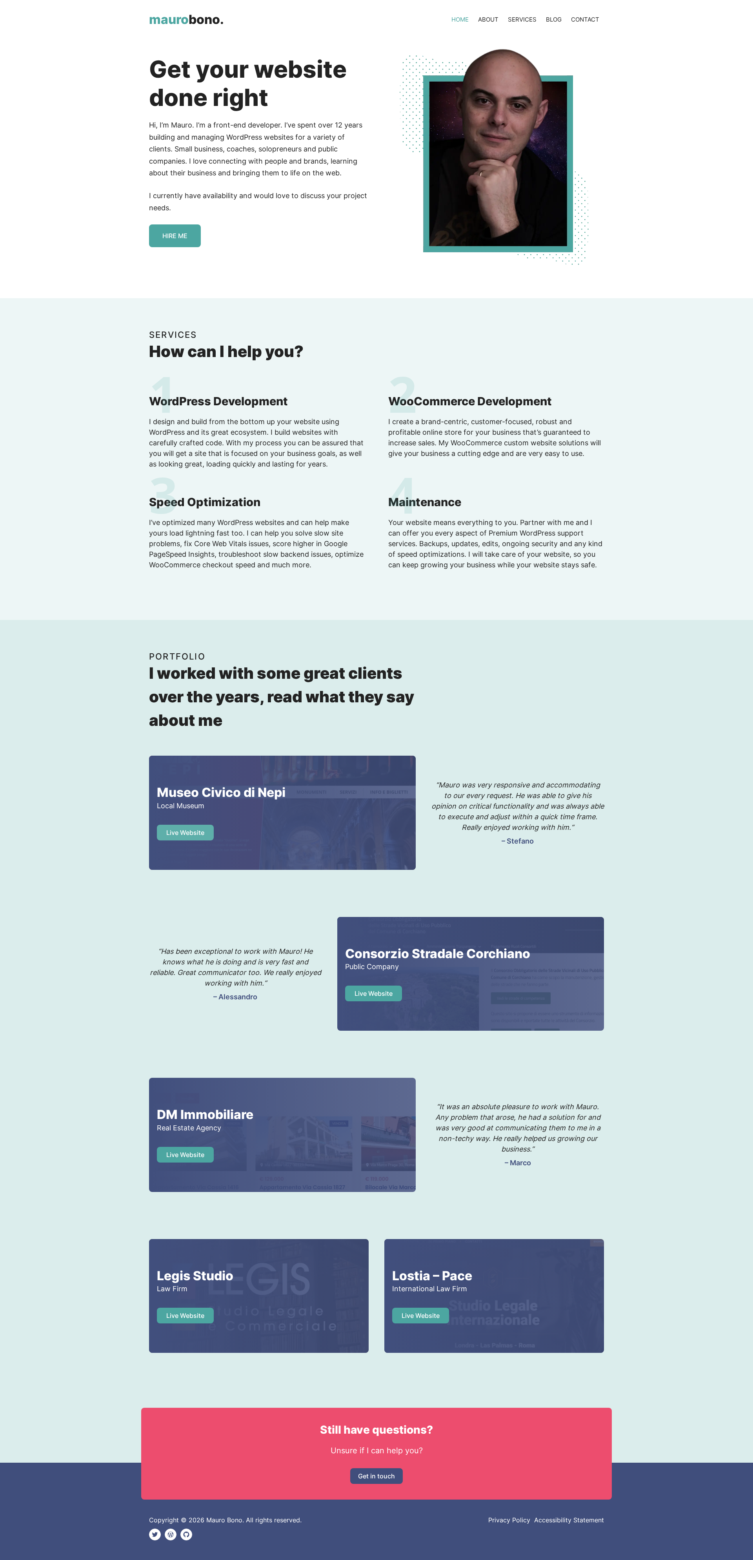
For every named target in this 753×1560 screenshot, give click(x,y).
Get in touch (376, 1476)
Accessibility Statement (569, 1520)
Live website (185, 832)
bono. (186, 19)
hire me (174, 236)
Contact (585, 19)
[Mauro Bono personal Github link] (186, 1534)
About (488, 19)
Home (460, 19)
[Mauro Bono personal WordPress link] (170, 1534)
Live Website (374, 993)
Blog (554, 19)
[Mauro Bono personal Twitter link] (155, 1534)
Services (522, 19)
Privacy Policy (509, 1520)
